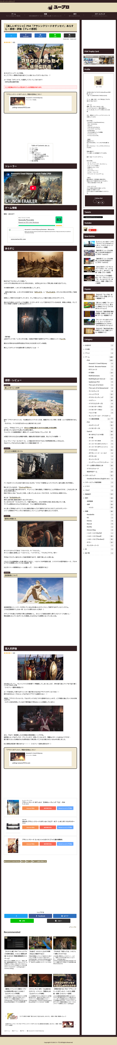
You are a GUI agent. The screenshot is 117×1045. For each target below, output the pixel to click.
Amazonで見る (30, 808)
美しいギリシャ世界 (40, 154)
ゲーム (29, 861)
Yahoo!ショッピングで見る (65, 808)
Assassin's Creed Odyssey (13, 861)
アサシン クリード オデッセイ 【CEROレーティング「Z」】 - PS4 (43, 802)
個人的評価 (35, 161)
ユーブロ (99, 87)
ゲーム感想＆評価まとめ (40, 861)
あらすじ (34, 151)
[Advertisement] (40, 129)
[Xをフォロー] (94, 201)
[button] (70, 35)
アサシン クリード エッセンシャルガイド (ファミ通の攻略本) (42, 839)
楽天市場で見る (48, 808)
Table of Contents (37, 145)
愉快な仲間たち (38, 158)
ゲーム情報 (35, 150)
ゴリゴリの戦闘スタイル (41, 156)
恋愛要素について (39, 159)
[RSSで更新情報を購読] (102, 202)
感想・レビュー (36, 153)
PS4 (24, 861)
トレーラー (35, 148)
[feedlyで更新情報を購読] (98, 202)
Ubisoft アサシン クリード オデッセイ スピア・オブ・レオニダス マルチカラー (48, 821)
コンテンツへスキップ (7, 1)
